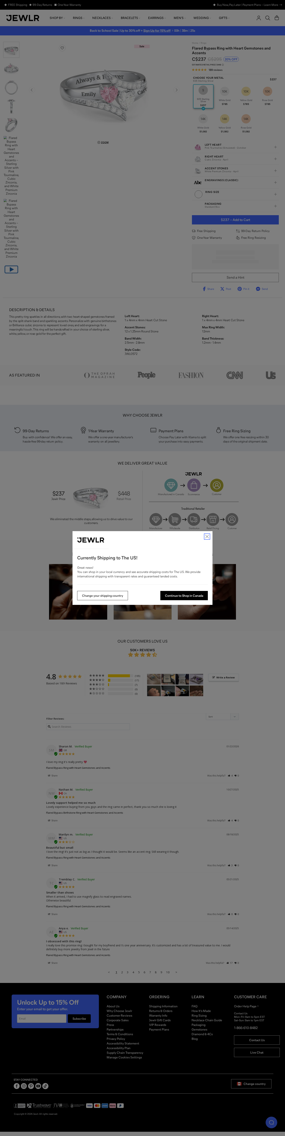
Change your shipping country (102, 595)
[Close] (207, 536)
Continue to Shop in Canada (184, 595)
